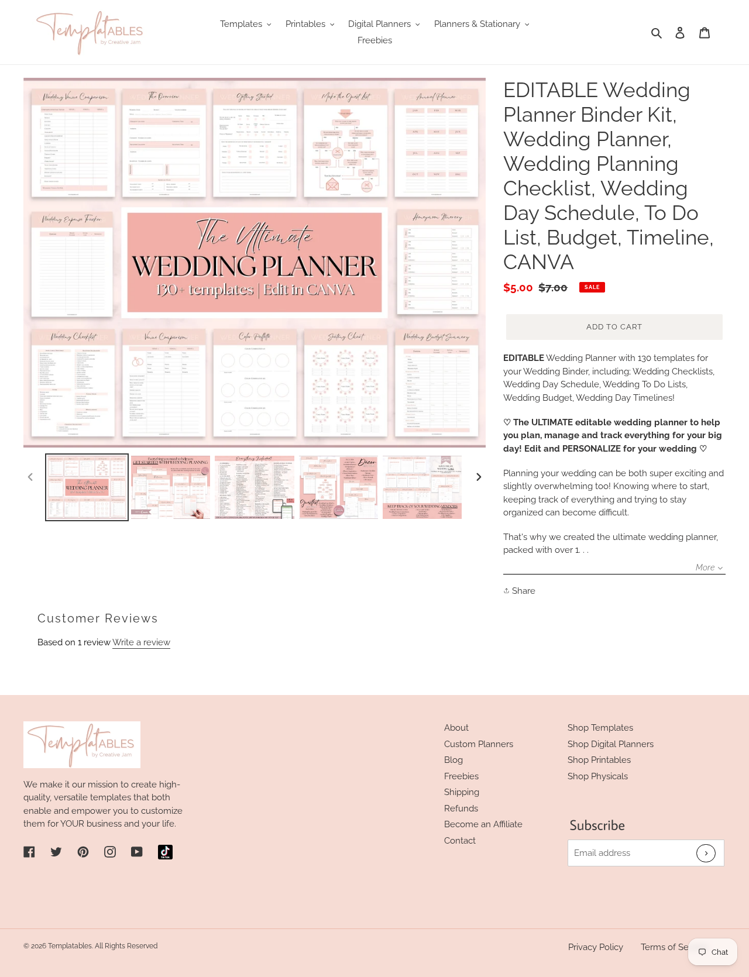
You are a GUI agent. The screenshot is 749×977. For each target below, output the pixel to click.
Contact (460, 840)
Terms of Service (674, 947)
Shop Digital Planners (611, 744)
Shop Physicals (598, 776)
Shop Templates (600, 728)
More (705, 567)
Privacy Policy (595, 947)
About (456, 728)
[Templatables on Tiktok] (165, 852)
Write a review (141, 642)
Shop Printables (599, 760)
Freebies (461, 776)
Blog (453, 760)
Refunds (461, 808)
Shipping (461, 792)
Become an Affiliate (483, 824)
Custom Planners (478, 744)
